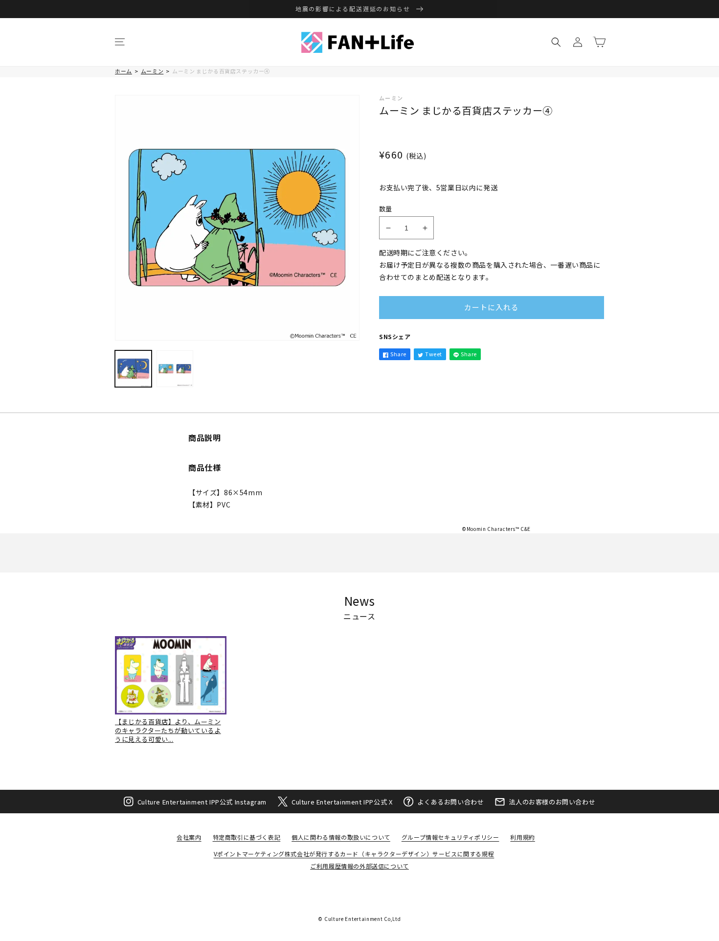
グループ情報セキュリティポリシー (450, 837)
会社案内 (189, 837)
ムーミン (152, 71)
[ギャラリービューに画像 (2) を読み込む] (175, 368)
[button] (120, 42)
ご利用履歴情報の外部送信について (359, 866)
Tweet (433, 354)
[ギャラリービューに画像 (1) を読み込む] (133, 368)
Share (398, 354)
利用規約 (522, 837)
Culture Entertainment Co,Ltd (362, 918)
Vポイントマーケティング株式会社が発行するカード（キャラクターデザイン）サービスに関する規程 (354, 853)
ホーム (123, 71)
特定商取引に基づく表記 (247, 837)
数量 (385, 208)
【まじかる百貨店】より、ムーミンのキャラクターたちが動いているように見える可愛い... (168, 730)
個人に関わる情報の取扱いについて (341, 837)
